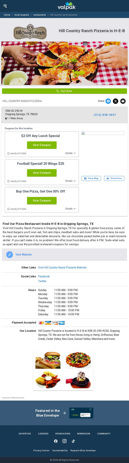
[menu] (5, 6)
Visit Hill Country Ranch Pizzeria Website (62, 267)
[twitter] (115, 101)
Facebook (44, 276)
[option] (64, 255)
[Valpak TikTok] (73, 441)
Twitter (42, 281)
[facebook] (108, 101)
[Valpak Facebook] (56, 441)
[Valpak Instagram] (64, 441)
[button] (42, 145)
